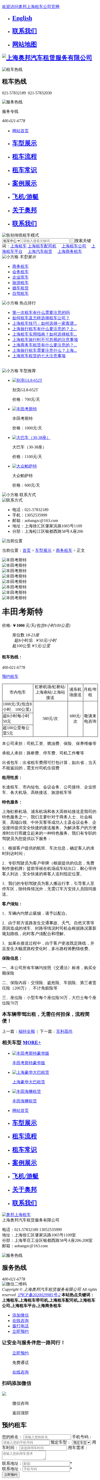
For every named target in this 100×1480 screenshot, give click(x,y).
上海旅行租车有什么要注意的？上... (44, 329)
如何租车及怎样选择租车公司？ (41, 318)
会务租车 (20, 272)
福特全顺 (26, 1031)
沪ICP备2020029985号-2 (39, 1295)
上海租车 (18, 246)
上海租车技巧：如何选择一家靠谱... (44, 323)
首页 (27, 550)
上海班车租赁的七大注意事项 (39, 356)
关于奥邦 (24, 210)
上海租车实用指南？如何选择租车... (44, 334)
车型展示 (24, 143)
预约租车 (10, 676)
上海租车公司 (74, 246)
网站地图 (24, 44)
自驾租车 (20, 293)
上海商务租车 (69, 251)
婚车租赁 (20, 288)
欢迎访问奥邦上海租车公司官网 (30, 6)
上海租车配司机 (42, 246)
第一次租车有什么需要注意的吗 (41, 312)
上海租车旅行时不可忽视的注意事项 (45, 339)
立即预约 (10, 1475)
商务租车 (20, 266)
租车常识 (24, 170)
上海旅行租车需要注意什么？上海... (44, 350)
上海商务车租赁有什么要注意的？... (44, 345)
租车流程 (24, 156)
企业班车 (20, 277)
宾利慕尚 (64, 1031)
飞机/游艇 (25, 196)
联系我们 (24, 31)
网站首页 (20, 131)
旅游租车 (20, 282)
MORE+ (32, 1042)
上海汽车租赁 (40, 251)
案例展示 (24, 183)
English (22, 18)
